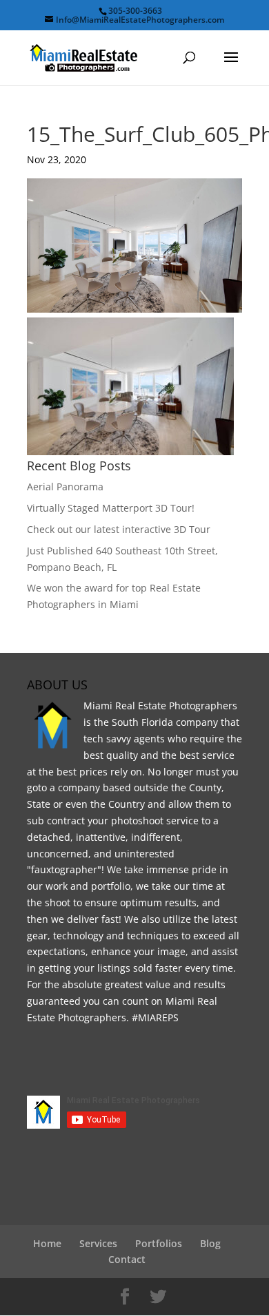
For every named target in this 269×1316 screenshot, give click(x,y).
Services (98, 1243)
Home (47, 1243)
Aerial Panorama (65, 486)
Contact (127, 1259)
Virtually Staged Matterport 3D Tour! (111, 507)
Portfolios (158, 1243)
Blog (210, 1243)
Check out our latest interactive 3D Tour (118, 529)
